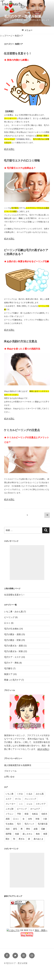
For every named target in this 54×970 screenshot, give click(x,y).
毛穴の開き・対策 (12, 640)
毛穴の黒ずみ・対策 (13, 651)
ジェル (29, 804)
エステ (8, 799)
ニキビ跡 (9, 809)
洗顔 (8, 829)
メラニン (9, 814)
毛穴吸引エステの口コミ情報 (22, 160)
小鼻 (45, 819)
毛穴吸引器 (42, 824)
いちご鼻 (9, 794)
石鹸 (43, 829)
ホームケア (35, 809)
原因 (8, 819)
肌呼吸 (8, 834)
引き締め (9, 824)
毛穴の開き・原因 (12, 634)
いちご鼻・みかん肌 (13, 611)
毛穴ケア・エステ (12, 657)
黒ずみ (22, 839)
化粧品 (35, 814)
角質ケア (8, 674)
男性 (28, 829)
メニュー (28, 30)
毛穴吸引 (8, 668)
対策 (37, 819)
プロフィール (10, 771)
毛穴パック (29, 824)
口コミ (7, 623)
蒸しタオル (27, 834)
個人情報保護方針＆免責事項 (17, 765)
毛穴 (19, 824)
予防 (19, 814)
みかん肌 (40, 794)
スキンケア (41, 804)
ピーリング (9, 617)
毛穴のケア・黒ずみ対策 (22, 16)
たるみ (29, 794)
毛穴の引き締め (11, 628)
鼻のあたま (38, 839)
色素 (17, 834)
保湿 (26, 814)
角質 (45, 834)
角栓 (38, 834)
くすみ (20, 794)
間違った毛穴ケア (12, 680)
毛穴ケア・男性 (11, 663)
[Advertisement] (27, 562)
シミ (21, 804)
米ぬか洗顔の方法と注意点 (20, 341)
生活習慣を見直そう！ (18, 53)
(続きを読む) (43, 749)
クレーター (10, 804)
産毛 (15, 829)
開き (8, 839)
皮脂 (36, 829)
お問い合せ (9, 776)
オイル (18, 799)
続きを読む (9, 149)
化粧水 (44, 814)
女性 (30, 819)
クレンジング (30, 799)
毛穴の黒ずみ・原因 (13, 645)
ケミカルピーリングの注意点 (22, 430)
